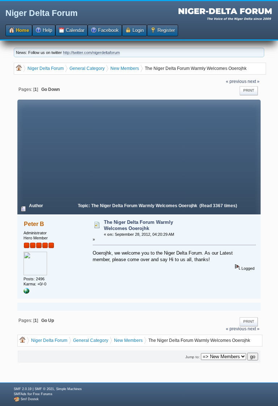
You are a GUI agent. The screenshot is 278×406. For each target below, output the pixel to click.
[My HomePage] (26, 292)
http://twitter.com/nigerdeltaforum (91, 52)
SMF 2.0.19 (22, 389)
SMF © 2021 (44, 389)
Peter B (34, 224)
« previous (236, 81)
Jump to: (192, 357)
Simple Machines (69, 389)
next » (254, 81)
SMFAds (20, 394)
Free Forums (42, 394)
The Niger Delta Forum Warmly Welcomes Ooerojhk (138, 225)
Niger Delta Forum (41, 13)
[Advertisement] (139, 150)
